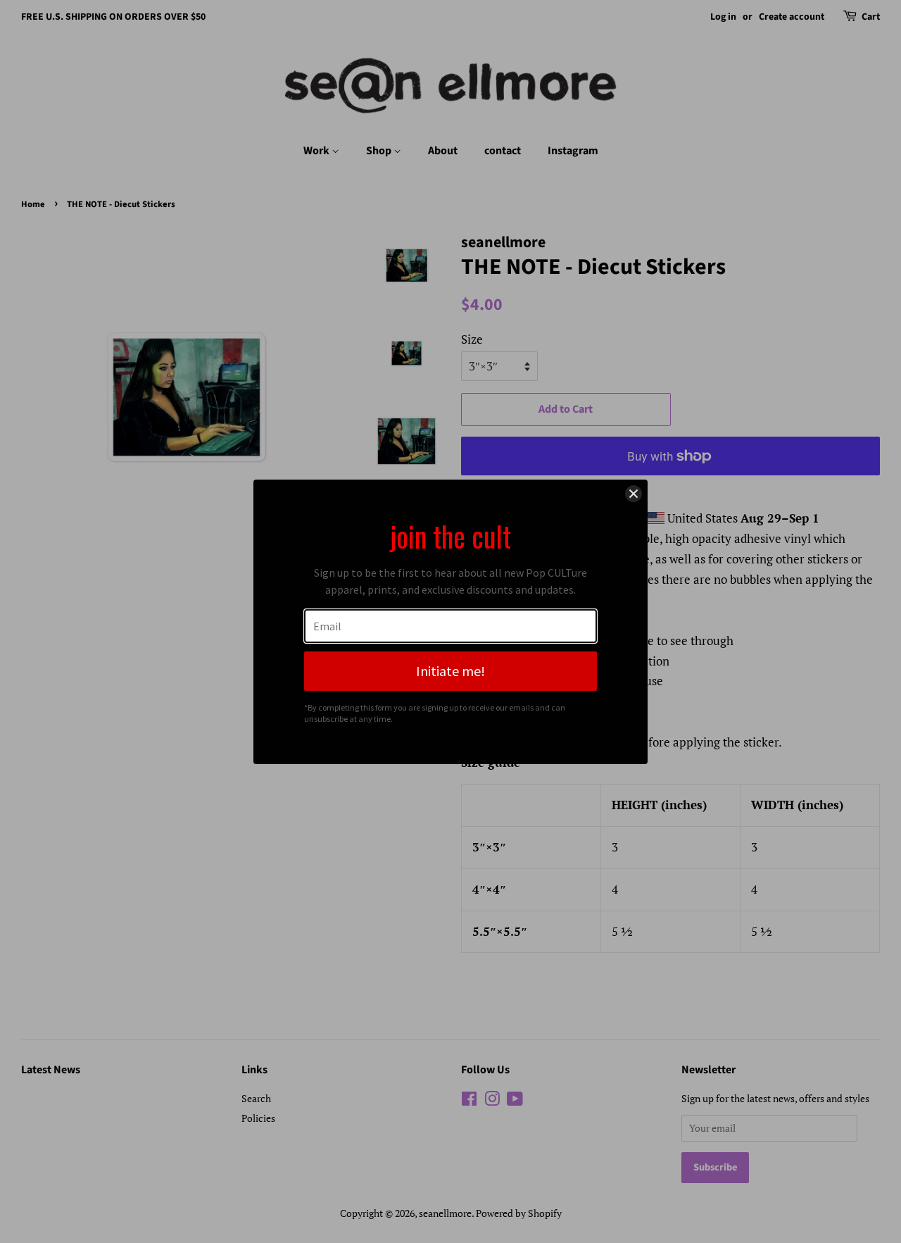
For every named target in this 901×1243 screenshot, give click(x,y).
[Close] (633, 493)
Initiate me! (450, 671)
